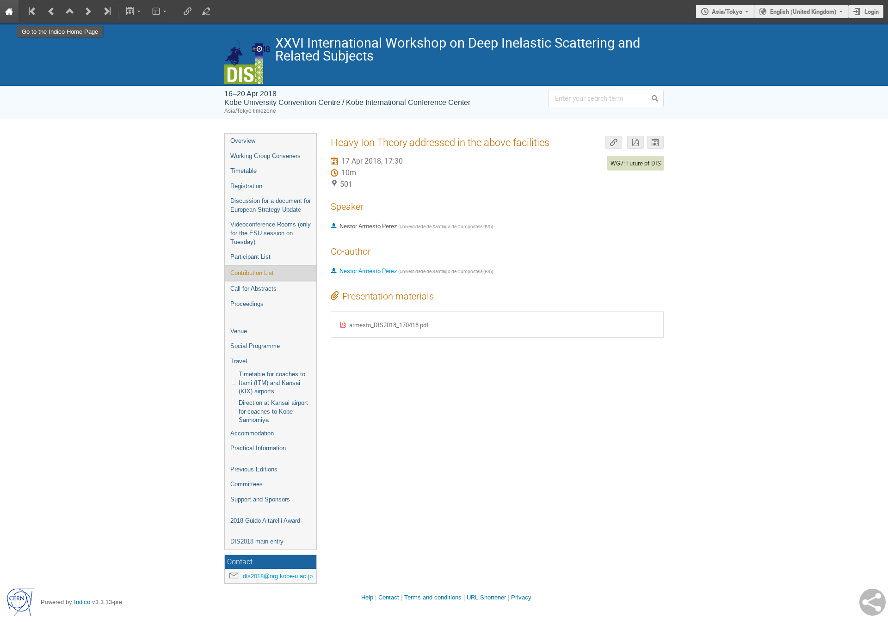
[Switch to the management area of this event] (206, 11)
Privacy (521, 597)
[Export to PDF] (635, 142)
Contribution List (252, 272)
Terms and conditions (433, 597)
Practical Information (258, 448)
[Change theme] (160, 11)
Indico (82, 602)
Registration (246, 186)
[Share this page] (872, 602)
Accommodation (252, 433)
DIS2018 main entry (257, 541)
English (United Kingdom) (803, 11)
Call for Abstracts (253, 288)
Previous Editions (254, 469)
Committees (246, 484)
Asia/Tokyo (727, 11)
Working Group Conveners (265, 156)
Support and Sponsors (260, 499)
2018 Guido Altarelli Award (265, 520)
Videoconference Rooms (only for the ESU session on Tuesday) (270, 233)
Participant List (250, 256)
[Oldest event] (33, 11)
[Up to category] (70, 11)
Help (367, 597)
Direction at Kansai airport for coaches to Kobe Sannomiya (273, 411)
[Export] (134, 11)
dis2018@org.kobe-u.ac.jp (278, 576)
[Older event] (51, 11)
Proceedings (247, 303)
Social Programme (255, 345)
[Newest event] (106, 11)
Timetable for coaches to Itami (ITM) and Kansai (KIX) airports (272, 383)
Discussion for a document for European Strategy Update (270, 205)
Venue (238, 331)
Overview (242, 140)
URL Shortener (486, 597)
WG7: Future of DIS (635, 163)
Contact (388, 597)
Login (871, 11)
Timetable (243, 170)
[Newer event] (88, 11)
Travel (238, 361)
